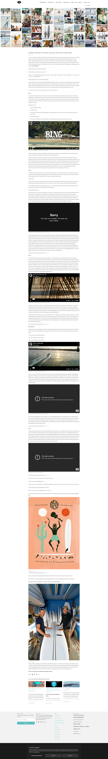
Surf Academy (57, 739)
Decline (70, 755)
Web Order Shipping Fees (59, 722)
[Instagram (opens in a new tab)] (43, 722)
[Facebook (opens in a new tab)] (34, 674)
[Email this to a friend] (39, 674)
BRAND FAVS (66, 2)
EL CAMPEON (66, 688)
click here (47, 252)
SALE (76, 2)
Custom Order (57, 715)
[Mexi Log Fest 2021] (54, 569)
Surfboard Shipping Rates (59, 720)
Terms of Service (57, 729)
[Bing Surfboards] (25, 2)
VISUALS (86, 2)
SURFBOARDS (43, 2)
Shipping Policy (57, 734)
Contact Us (57, 727)
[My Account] (88, 2)
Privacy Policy (36, 752)
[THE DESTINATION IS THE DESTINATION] (36, 684)
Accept (53, 755)
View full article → (32, 703)
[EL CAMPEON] (71, 684)
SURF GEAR (59, 2)
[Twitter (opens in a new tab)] (32, 674)
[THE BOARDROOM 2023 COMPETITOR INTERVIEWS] (54, 684)
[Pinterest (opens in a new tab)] (37, 674)
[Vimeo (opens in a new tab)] (38, 722)
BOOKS (72, 2)
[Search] (90, 2)
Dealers (56, 725)
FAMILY (80, 2)
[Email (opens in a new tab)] (45, 722)
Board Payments (58, 718)
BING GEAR (51, 2)
